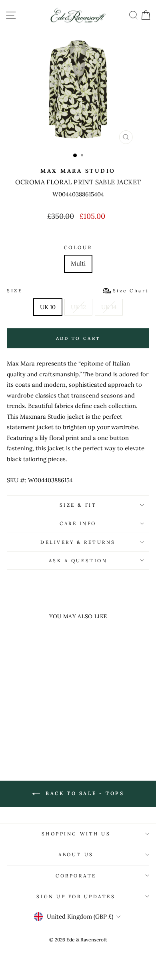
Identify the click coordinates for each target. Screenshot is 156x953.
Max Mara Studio (78, 170)
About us (75, 854)
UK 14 (108, 307)
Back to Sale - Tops (83, 793)
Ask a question (78, 560)
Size (78, 291)
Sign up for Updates (75, 896)
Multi (78, 263)
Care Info (78, 523)
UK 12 (78, 307)
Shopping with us (76, 834)
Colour (78, 247)
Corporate (76, 876)
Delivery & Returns (78, 542)
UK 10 (48, 307)
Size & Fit (78, 505)
